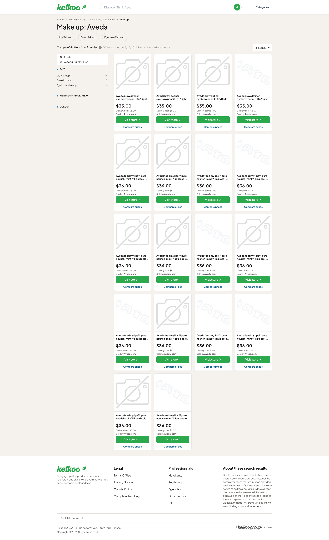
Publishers (175, 482)
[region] (164, 37)
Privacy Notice (123, 482)
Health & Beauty (77, 19)
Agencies (174, 489)
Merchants (175, 475)
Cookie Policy (123, 489)
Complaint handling (127, 496)
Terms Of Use (122, 475)
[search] (237, 7)
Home (60, 19)
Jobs (171, 503)
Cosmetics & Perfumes (102, 19)
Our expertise (177, 496)
